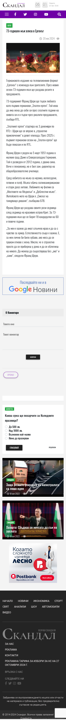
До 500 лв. (14, 427)
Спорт (58, 600)
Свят (6, 606)
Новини (23, 600)
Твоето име (8, 324)
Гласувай (14, 447)
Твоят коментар (11, 334)
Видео (7, 612)
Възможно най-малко (20, 434)
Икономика (41, 600)
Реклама (11, 649)
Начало (8, 600)
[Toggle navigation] (6, 14)
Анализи (20, 606)
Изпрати (33, 357)
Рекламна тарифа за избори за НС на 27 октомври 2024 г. (32, 663)
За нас (9, 643)
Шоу (34, 606)
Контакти (11, 655)
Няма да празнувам (19, 438)
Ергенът (11, 374)
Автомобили (50, 606)
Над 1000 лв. (15, 431)
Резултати (52, 447)
